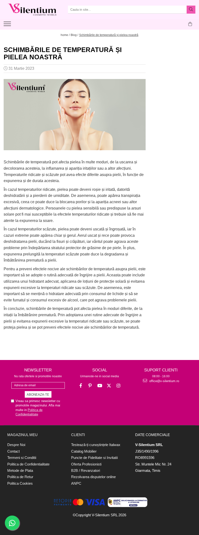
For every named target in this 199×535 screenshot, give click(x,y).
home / (65, 35)
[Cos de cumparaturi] (190, 24)
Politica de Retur (20, 477)
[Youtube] (99, 385)
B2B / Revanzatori (85, 470)
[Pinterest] (90, 385)
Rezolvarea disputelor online (93, 477)
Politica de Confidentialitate (28, 464)
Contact (13, 451)
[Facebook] (80, 385)
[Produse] (8, 25)
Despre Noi (16, 445)
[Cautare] (191, 10)
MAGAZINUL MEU (22, 435)
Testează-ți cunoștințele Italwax (95, 445)
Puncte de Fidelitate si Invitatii (94, 458)
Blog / (74, 35)
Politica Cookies (20, 483)
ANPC (76, 483)
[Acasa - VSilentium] (32, 10)
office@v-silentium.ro (163, 381)
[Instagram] (118, 385)
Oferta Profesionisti (86, 464)
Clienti (78, 435)
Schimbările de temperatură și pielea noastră (108, 35)
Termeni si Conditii (21, 458)
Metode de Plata (20, 470)
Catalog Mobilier (84, 451)
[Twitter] (109, 385)
